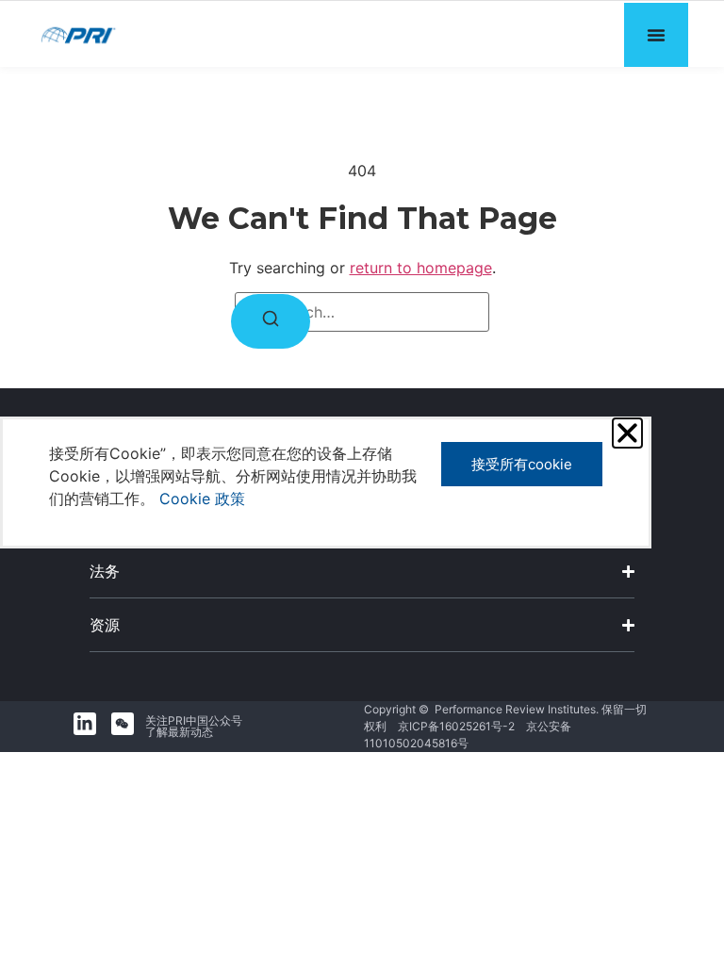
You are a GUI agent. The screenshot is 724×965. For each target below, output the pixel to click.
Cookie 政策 (202, 498)
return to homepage (421, 267)
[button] (627, 433)
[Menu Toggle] (656, 35)
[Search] (270, 321)
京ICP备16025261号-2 (456, 726)
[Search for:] (362, 312)
